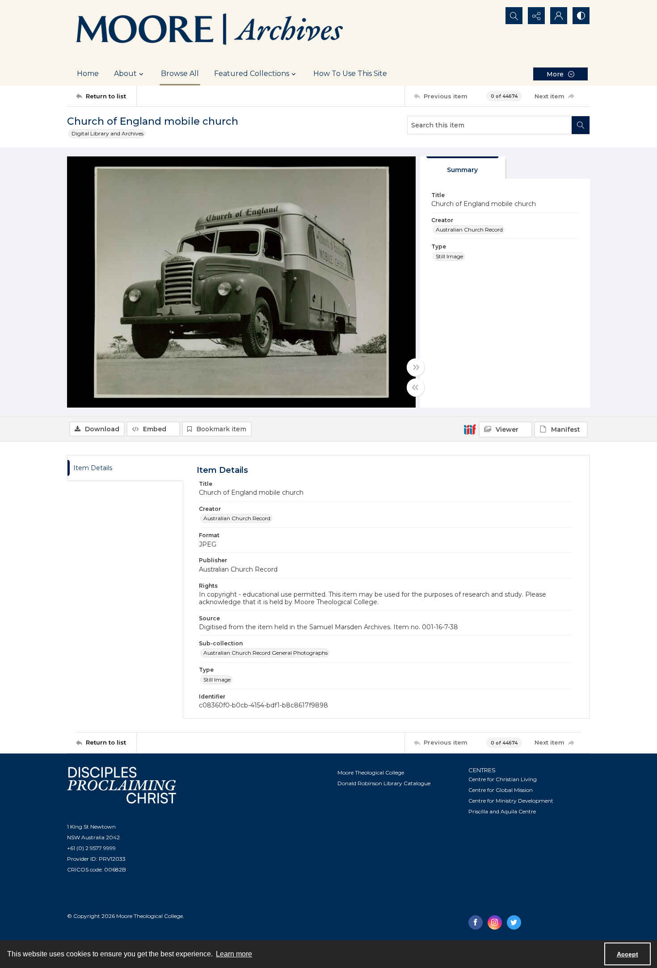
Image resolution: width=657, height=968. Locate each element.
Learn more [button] (234, 954)
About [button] (125, 73)
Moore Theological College (370, 772)
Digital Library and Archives (107, 133)
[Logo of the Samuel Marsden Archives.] (210, 30)
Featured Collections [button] (251, 73)
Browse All (180, 73)
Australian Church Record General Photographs (265, 652)
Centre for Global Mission (500, 790)
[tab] (462, 167)
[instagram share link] (495, 922)
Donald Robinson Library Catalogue (383, 783)
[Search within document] (581, 125)
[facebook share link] (475, 922)
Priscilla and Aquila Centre (502, 811)
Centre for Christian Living (502, 779)
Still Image (449, 256)
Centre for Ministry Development (510, 800)
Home (88, 73)
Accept (627, 954)
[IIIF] (470, 429)
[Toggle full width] (416, 367)
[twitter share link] (514, 922)
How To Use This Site (350, 73)
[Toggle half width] (416, 387)
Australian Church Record (469, 229)
